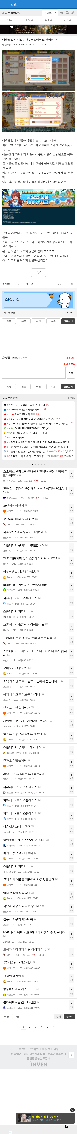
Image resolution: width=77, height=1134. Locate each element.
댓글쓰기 (68, 321)
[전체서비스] (72, 4)
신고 (17, 284)
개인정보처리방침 (34, 1053)
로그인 (23, 1049)
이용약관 (16, 1053)
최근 (6, 1016)
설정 (55, 1049)
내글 (9, 19)
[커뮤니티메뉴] (4, 4)
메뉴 (4, 312)
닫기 (72, 1110)
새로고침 (70, 357)
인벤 (13, 4)
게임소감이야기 (11, 12)
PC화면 (34, 1049)
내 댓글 (29, 19)
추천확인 (6, 284)
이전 (38, 321)
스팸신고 (28, 284)
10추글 (48, 19)
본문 (23, 321)
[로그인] (66, 4)
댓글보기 (68, 386)
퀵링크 (46, 1049)
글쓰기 (73, 13)
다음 (53, 321)
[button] (32, 464)
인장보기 (12, 312)
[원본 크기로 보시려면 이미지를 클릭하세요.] (38, 71)
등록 (70, 372)
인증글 (67, 19)
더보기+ (71, 398)
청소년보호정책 (57, 1053)
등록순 (15, 357)
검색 (58, 1016)
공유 (59, 284)
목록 (9, 321)
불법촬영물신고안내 (38, 1058)
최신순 (23, 357)
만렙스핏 (6, 44)
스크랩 (69, 284)
